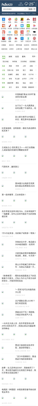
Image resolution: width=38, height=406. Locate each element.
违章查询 (34, 45)
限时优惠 (19, 45)
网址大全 (34, 49)
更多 (33, 56)
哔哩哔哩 (9, 35)
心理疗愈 (19, 49)
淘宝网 (16, 35)
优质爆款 (32, 61)
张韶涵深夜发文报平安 (9, 13)
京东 (3, 35)
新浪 (28, 22)
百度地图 (16, 28)
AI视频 (3, 45)
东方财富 (3, 28)
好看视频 (34, 28)
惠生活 (11, 45)
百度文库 (28, 41)
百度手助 (28, 35)
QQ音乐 (26, 45)
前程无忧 (4, 49)
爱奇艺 (28, 28)
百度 (3, 22)
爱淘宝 (22, 35)
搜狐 (22, 22)
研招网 (34, 35)
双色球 (26, 49)
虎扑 (16, 41)
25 (31, 4)
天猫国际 (3, 41)
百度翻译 (22, 28)
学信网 (10, 28)
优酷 (9, 41)
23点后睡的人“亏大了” (23, 13)
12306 (34, 41)
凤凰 (9, 22)
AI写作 (11, 49)
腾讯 (16, 22)
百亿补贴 (6, 61)
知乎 (22, 41)
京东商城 (23, 61)
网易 (34, 22)
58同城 (14, 61)
